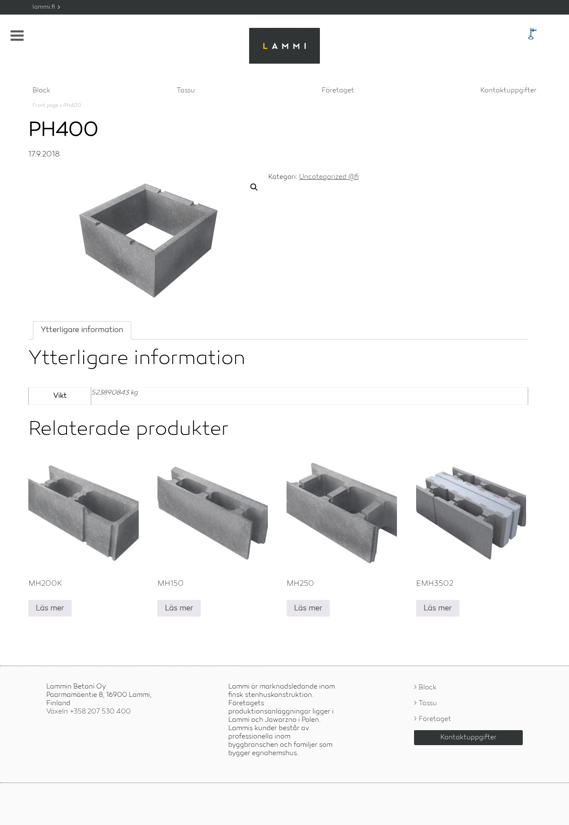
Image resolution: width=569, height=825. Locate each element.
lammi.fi (44, 7)
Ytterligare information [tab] (82, 330)
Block (41, 90)
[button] (254, 187)
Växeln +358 (88, 712)
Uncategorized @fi (329, 177)
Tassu (186, 90)
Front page (45, 105)
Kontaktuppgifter (508, 90)
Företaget (338, 90)
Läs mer (50, 608)
